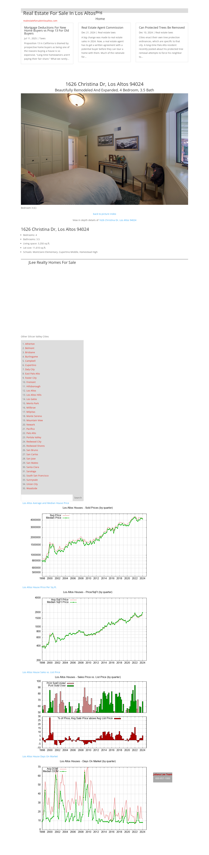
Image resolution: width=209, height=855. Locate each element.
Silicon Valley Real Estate (44, 840)
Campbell (30, 360)
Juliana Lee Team (162, 774)
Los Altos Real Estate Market (168, 768)
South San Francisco (37, 475)
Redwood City (33, 441)
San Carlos (32, 454)
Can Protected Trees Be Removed (162, 27)
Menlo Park (32, 403)
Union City (32, 484)
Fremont (31, 382)
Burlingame (31, 356)
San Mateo (32, 462)
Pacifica (30, 428)
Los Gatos (31, 399)
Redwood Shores (35, 445)
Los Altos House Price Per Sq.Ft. (40, 587)
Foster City (31, 377)
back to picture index (104, 213)
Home (100, 19)
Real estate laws (107, 32)
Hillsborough (33, 386)
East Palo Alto (32, 373)
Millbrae (31, 407)
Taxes (42, 38)
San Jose (31, 458)
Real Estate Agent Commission (102, 27)
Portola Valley (33, 437)
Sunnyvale (32, 479)
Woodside (31, 488)
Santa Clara (32, 467)
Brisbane (30, 352)
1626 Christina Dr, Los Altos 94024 (117, 220)
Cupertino (30, 365)
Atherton (30, 343)
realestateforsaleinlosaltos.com (40, 20)
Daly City (30, 369)
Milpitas (30, 411)
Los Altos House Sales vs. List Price (41, 672)
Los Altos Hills (33, 394)
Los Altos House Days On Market (40, 756)
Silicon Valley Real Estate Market (40, 853)
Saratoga (31, 471)
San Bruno (32, 450)
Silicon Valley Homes (46, 846)
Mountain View (34, 420)
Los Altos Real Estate (164, 756)
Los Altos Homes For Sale (166, 762)
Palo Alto (31, 433)
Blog (99, 12)
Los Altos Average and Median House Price (46, 503)
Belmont (29, 348)
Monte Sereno (34, 416)
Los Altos (31, 390)
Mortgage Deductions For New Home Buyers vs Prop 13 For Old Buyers (46, 30)
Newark (30, 424)
